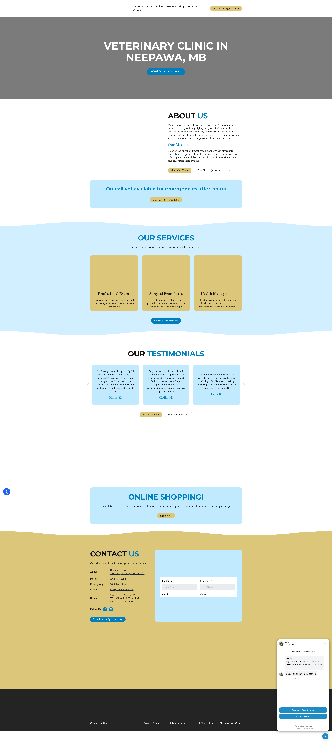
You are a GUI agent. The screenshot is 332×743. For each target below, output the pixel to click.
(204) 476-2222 (118, 578)
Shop (182, 6)
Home (136, 6)
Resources (171, 6)
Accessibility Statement (175, 723)
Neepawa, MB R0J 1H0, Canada (127, 573)
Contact (137, 10)
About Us (147, 6)
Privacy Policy (151, 723)
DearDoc (108, 723)
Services (158, 6)
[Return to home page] (109, 8)
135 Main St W (118, 570)
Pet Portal (192, 6)
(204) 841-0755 (118, 584)
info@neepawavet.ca (121, 589)
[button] (226, 8)
